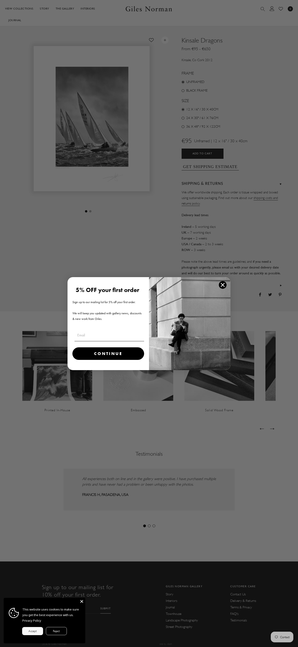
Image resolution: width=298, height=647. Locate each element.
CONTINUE (108, 353)
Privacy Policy (31, 620)
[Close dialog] (223, 285)
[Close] (81, 601)
